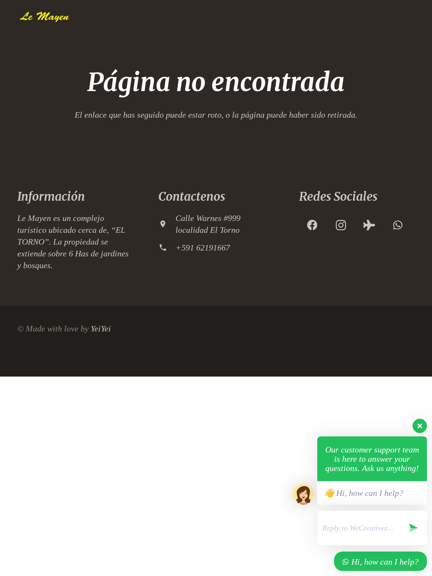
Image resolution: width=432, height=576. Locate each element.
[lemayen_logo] (44, 16)
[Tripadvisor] (369, 225)
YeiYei (101, 328)
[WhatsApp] (398, 225)
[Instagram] (341, 225)
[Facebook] (312, 225)
